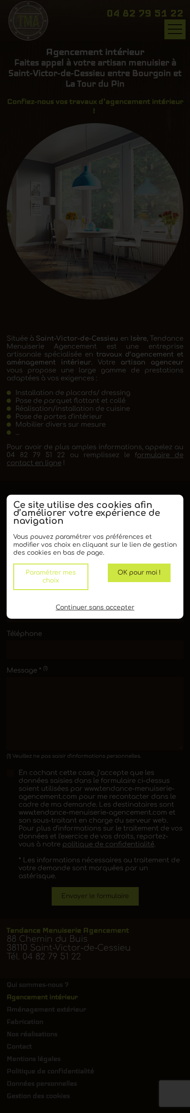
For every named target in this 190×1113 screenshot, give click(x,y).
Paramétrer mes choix (51, 576)
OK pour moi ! (139, 572)
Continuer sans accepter (95, 607)
